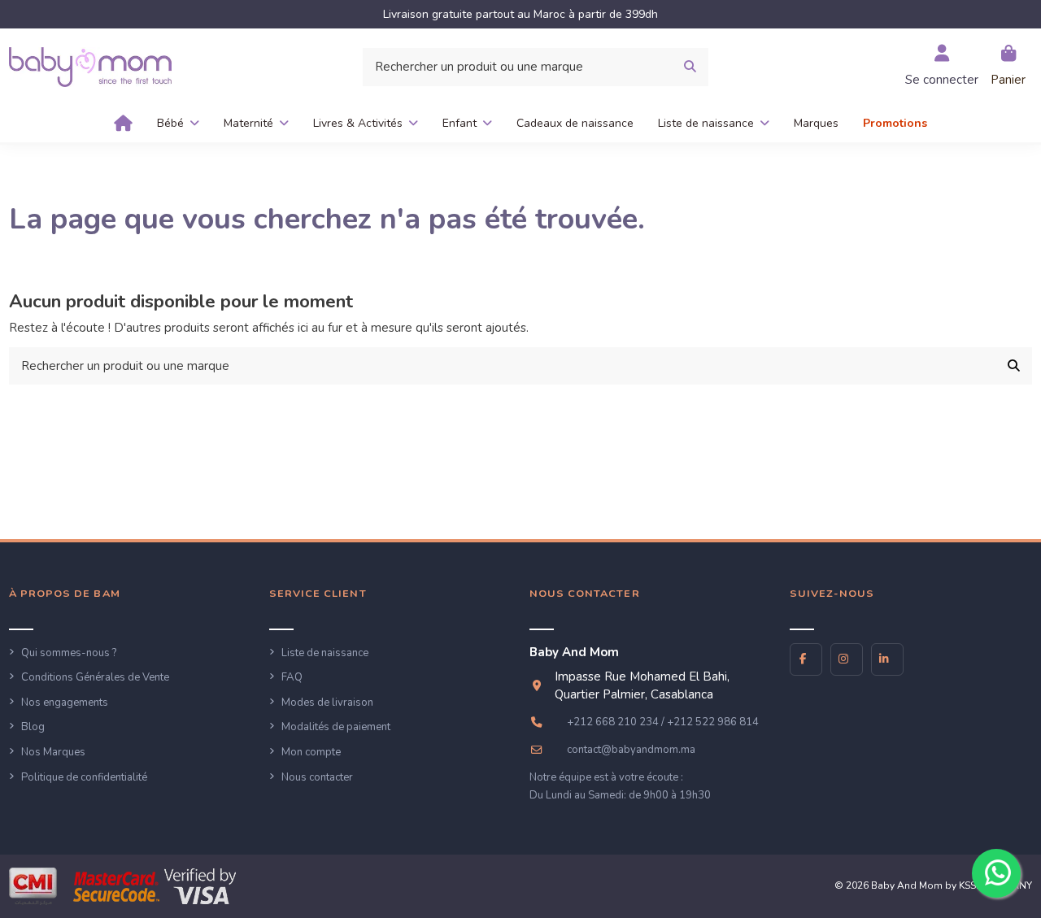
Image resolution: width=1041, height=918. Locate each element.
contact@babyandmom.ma (631, 749)
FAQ (292, 677)
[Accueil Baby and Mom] (90, 66)
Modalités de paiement (335, 727)
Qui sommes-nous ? (68, 653)
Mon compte (311, 752)
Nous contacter (317, 777)
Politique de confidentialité (84, 777)
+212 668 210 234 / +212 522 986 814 (663, 722)
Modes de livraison (327, 702)
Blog (33, 727)
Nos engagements (64, 702)
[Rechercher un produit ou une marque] (690, 67)
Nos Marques (53, 752)
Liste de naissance (324, 653)
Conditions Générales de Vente (95, 677)
